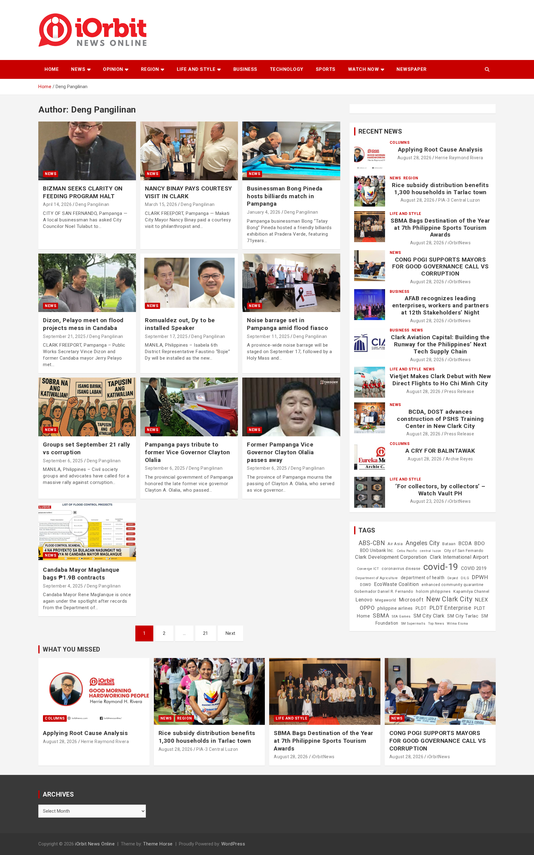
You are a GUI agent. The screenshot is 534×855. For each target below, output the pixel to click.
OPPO (367, 608)
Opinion (113, 69)
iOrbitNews (459, 242)
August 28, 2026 (414, 157)
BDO (479, 543)
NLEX (481, 599)
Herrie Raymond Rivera (459, 157)
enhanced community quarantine (453, 585)
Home (51, 69)
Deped (452, 578)
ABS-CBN (371, 543)
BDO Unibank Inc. (377, 550)
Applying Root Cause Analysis (440, 149)
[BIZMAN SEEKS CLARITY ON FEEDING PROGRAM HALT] (87, 151)
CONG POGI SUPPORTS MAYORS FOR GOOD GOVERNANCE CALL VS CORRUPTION (440, 266)
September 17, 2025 (166, 336)
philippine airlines (395, 608)
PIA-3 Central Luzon (459, 200)
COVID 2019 (474, 568)
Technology (286, 69)
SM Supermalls (413, 624)
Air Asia (395, 544)
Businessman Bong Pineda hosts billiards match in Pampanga (285, 196)
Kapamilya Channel (471, 591)
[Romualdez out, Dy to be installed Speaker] (189, 282)
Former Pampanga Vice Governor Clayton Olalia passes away (280, 452)
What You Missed (71, 649)
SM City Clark (429, 616)
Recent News (380, 131)
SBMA (381, 615)
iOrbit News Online (95, 844)
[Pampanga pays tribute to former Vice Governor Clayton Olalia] (189, 407)
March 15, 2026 (161, 204)
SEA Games (401, 616)
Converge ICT (368, 569)
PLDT (421, 608)
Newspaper (411, 69)
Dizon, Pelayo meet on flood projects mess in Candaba (83, 324)
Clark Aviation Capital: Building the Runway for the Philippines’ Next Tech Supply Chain (440, 344)
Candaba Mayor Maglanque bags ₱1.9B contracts (81, 573)
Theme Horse (158, 844)
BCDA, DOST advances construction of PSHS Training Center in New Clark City (440, 419)
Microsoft (411, 599)
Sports (326, 69)
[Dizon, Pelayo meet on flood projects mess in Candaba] (87, 282)
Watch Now (363, 69)
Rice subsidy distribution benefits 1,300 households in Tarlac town (440, 189)
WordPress (233, 844)
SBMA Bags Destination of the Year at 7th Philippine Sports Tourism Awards (440, 227)
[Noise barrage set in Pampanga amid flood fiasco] (291, 282)
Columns (400, 142)
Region (150, 69)
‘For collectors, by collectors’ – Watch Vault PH (440, 490)
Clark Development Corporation (391, 557)
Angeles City (422, 543)
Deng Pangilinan (92, 204)
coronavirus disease (401, 568)
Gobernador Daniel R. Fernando (383, 591)
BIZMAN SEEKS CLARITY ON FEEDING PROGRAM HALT (83, 192)
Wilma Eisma (457, 624)
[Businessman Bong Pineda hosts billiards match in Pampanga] (291, 151)
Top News (436, 624)
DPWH (480, 577)
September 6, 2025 (63, 460)
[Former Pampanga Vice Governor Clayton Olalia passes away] (291, 407)
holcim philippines (433, 591)
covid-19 (440, 567)
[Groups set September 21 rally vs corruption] (87, 407)
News (78, 69)
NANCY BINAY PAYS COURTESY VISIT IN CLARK (188, 192)
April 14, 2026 (57, 204)
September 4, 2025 (63, 586)
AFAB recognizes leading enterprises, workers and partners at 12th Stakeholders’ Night (440, 305)
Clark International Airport (459, 557)
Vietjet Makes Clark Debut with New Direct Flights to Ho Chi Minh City (440, 380)
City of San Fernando (464, 551)
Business (245, 69)
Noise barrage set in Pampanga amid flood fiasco (287, 324)
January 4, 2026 (264, 212)
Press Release (459, 391)
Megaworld (385, 600)
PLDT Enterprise (451, 608)
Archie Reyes (459, 458)
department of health (423, 577)
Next (230, 633)
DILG (465, 578)
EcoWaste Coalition (396, 584)
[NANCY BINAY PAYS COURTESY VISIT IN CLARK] (189, 151)
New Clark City (449, 599)
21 (205, 633)
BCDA (465, 543)
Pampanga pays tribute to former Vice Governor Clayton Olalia (187, 452)
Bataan (449, 544)
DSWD (365, 585)
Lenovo (363, 600)
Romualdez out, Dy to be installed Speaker (180, 324)
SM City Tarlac (462, 616)
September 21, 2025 (64, 336)
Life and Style (196, 69)
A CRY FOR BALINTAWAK (440, 450)
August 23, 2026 (427, 501)
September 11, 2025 (268, 336)
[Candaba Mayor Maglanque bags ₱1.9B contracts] (87, 532)
